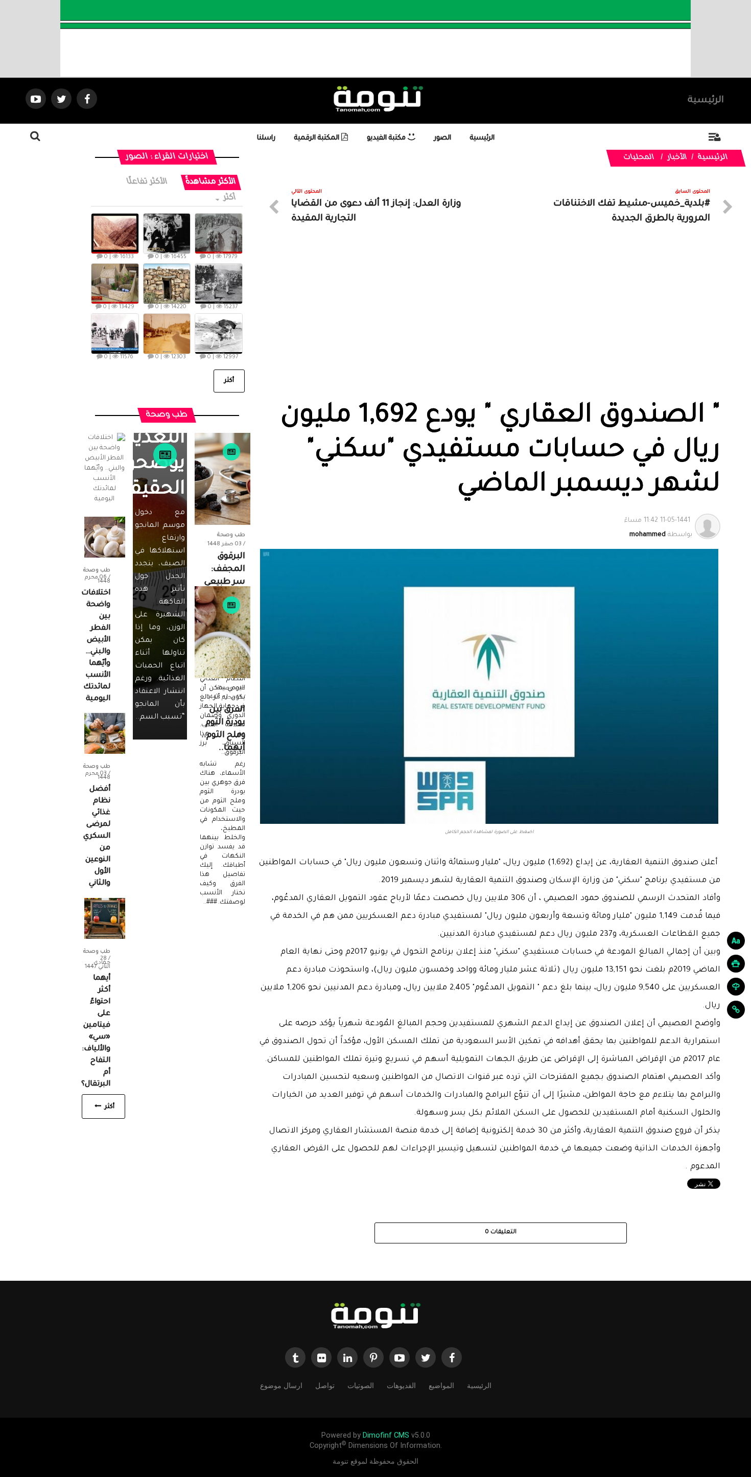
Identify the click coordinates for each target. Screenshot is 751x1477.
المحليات (639, 158)
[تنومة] (375, 1316)
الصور (442, 138)
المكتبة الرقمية (317, 138)
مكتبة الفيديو (387, 138)
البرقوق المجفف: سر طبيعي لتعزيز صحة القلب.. (223, 582)
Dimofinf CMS (386, 1435)
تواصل (325, 1385)
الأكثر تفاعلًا (147, 182)
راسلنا (266, 138)
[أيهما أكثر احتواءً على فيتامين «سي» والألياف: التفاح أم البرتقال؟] (104, 918)
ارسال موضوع (281, 1385)
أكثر (229, 198)
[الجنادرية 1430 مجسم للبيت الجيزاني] (115, 283)
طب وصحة (231, 535)
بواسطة (658, 528)
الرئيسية (706, 101)
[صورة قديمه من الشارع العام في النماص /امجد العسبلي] (167, 333)
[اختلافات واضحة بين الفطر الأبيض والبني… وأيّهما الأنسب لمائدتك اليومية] (104, 537)
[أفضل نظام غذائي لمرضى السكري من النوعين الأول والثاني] (104, 733)
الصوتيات (360, 1385)
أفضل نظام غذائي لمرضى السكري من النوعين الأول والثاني (96, 837)
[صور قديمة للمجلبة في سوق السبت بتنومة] (115, 333)
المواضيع (441, 1385)
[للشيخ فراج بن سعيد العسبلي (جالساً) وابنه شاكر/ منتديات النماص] (167, 233)
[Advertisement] (489, 323)
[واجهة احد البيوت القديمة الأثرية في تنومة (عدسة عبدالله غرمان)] (167, 283)
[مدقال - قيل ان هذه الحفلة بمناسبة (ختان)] (219, 283)
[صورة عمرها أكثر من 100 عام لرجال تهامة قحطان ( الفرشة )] (219, 233)
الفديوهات (401, 1385)
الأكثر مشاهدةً (211, 182)
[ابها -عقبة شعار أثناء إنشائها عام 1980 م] (115, 233)
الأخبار (677, 158)
